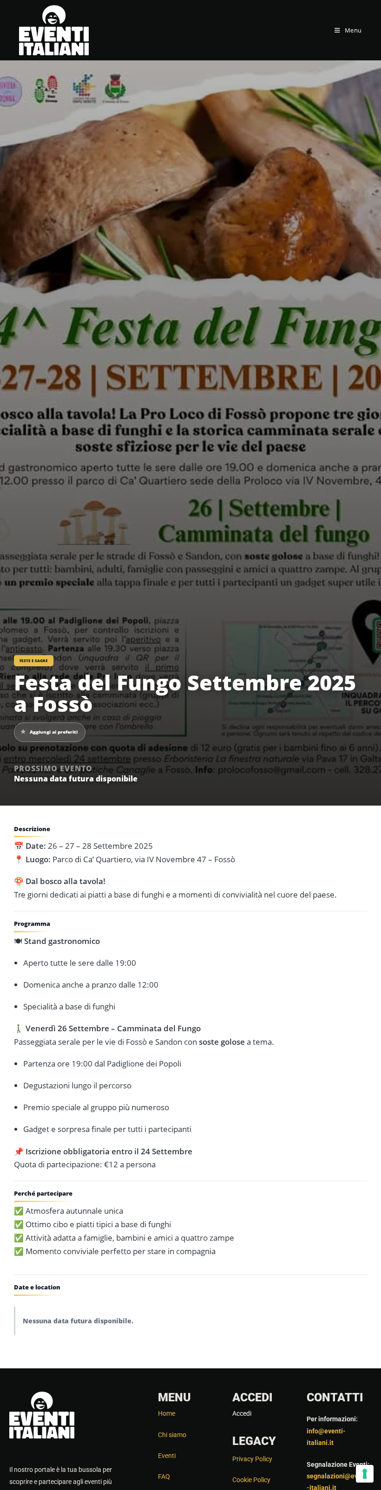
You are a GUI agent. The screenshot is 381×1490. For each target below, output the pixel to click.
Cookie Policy (251, 1479)
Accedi (241, 1413)
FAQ (164, 1476)
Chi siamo (172, 1434)
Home (166, 1413)
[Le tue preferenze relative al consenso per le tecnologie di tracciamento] (365, 1474)
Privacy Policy (252, 1459)
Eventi (167, 1455)
